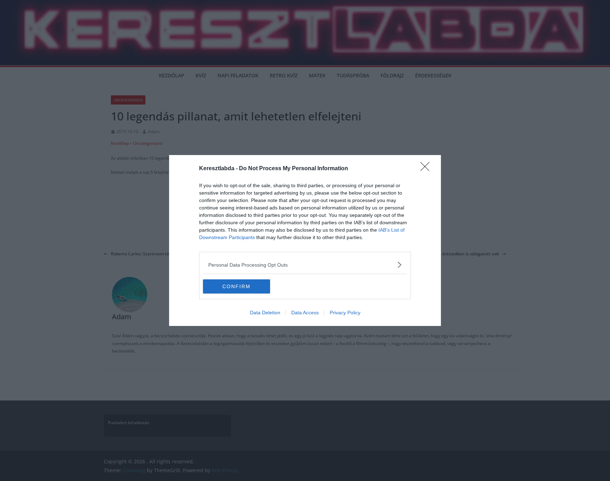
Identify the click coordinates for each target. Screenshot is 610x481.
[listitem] (305, 264)
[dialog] (305, 240)
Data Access (305, 312)
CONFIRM (236, 286)
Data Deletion (265, 312)
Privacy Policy (345, 312)
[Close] (427, 169)
